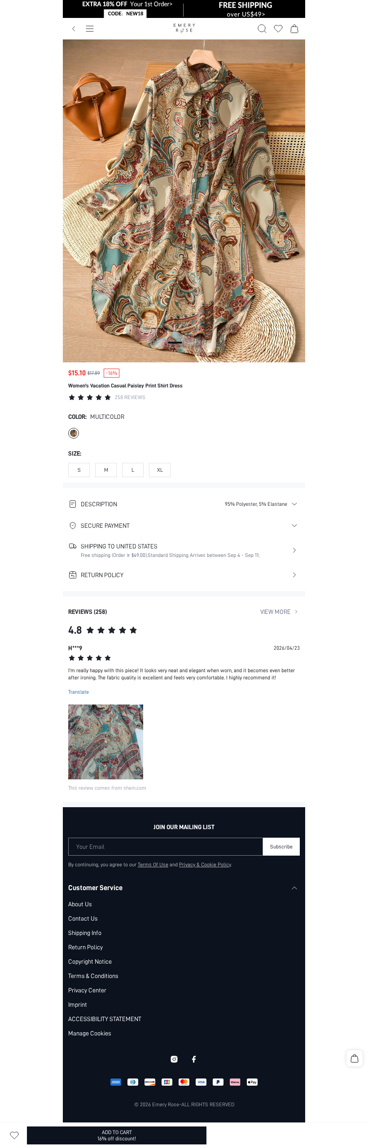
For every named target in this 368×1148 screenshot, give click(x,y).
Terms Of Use (153, 864)
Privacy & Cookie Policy (205, 864)
